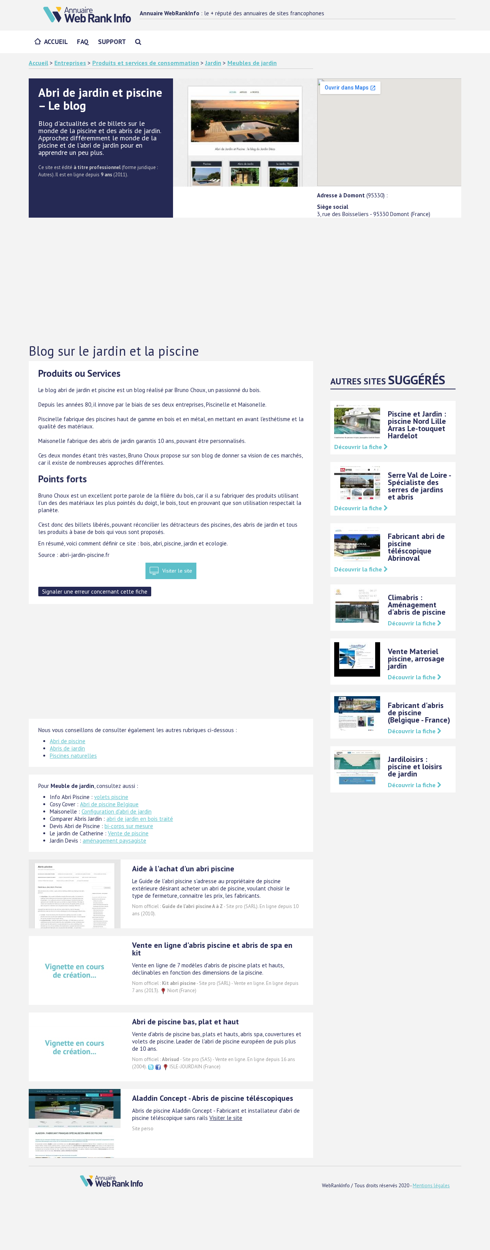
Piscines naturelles (73, 755)
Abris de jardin (67, 748)
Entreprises (70, 63)
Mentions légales (431, 1185)
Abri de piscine (67, 741)
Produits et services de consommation (145, 63)
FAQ (83, 41)
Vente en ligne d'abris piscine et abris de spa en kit (212, 949)
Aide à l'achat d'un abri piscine (183, 869)
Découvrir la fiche (359, 447)
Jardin (213, 63)
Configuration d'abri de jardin (117, 811)
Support (112, 41)
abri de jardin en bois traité (139, 818)
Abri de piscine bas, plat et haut (185, 1022)
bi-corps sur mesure (129, 826)
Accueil (56, 41)
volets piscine (111, 797)
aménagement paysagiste (114, 840)
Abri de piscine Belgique (109, 804)
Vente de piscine (128, 833)
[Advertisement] (245, 281)
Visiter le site (177, 570)
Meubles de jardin (252, 63)
